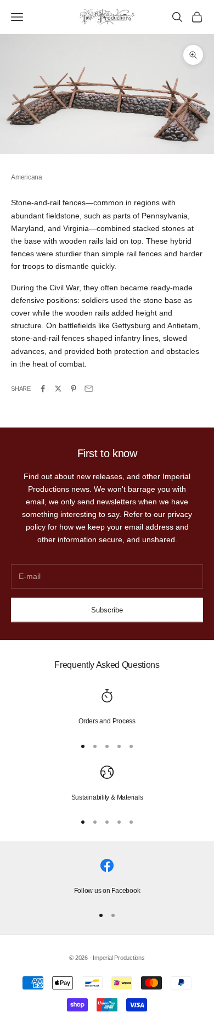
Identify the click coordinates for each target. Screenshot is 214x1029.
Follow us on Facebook (107, 891)
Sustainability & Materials (107, 797)
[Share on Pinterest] (73, 388)
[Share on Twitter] (58, 388)
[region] (107, 708)
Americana (26, 177)
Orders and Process (107, 721)
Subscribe (107, 610)
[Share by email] (89, 388)
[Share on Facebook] (42, 388)
